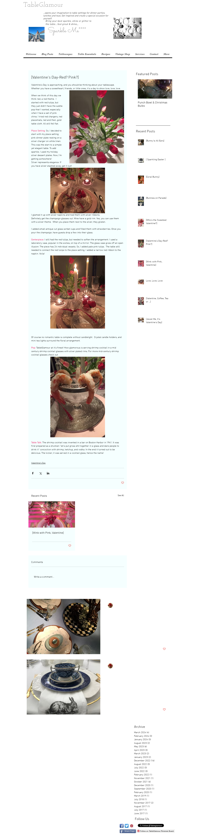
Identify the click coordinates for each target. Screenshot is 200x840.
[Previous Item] (142, 89)
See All (121, 495)
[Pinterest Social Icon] (132, 826)
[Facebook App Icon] (122, 826)
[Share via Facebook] (32, 473)
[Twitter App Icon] (127, 826)
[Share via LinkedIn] (48, 473)
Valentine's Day (38, 463)
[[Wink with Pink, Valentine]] (51, 514)
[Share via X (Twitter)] (40, 473)
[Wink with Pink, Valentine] (48, 533)
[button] (172, 5)
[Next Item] (167, 89)
